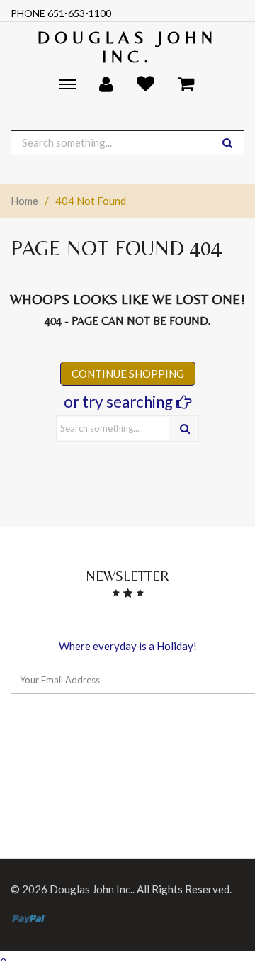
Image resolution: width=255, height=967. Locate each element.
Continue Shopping (128, 373)
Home (24, 200)
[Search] (184, 428)
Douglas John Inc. (127, 46)
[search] (227, 143)
